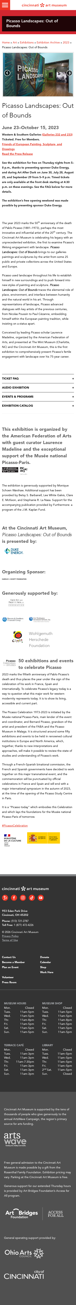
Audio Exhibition (15, 387)
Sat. (6, 1028)
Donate (44, 957)
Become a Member (13, 962)
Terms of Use (10, 940)
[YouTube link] (41, 898)
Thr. (6, 1020)
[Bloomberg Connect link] (5, 898)
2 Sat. (47, 1069)
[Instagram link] (23, 898)
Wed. (7, 1016)
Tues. (7, 1012)
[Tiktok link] (32, 898)
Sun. (7, 1032)
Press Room (9, 982)
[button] (7, 73)
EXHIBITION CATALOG (17, 405)
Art (15, 42)
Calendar (45, 962)
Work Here (46, 972)
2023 (66, 42)
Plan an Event (10, 967)
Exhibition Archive (48, 42)
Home (6, 42)
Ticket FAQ (10, 378)
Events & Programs (17, 396)
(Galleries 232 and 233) (57, 134)
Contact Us (9, 957)
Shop (43, 967)
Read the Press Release (17, 154)
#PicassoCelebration (15, 825)
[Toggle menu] (5, 5)
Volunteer (8, 977)
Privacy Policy (10, 936)
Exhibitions (27, 42)
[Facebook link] (14, 898)
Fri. (6, 1024)
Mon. (7, 1008)
